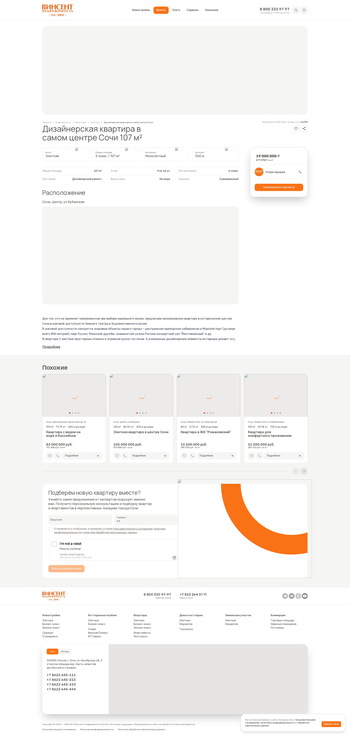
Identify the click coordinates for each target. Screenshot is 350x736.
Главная (46, 122)
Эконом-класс (51, 627)
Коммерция (278, 615)
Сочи (52, 651)
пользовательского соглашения (133, 528)
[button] (304, 10)
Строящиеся (50, 636)
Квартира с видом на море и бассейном (63, 434)
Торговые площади (282, 620)
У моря (92, 629)
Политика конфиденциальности (97, 729)
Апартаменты (142, 632)
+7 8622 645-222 (61, 680)
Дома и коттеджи (191, 615)
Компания (211, 10)
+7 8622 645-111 (61, 675)
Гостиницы (277, 627)
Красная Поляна (97, 632)
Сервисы (193, 10)
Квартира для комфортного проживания (269, 434)
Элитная (95, 122)
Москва (65, 651)
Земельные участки (238, 615)
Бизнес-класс (51, 624)
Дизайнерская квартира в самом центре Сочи (128, 122)
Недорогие (185, 624)
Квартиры (80, 122)
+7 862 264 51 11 (193, 594)
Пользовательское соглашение (59, 729)
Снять (176, 10)
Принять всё (331, 724)
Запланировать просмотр (279, 187)
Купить (161, 10)
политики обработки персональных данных (110, 532)
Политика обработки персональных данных (141, 729)
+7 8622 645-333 (61, 684)
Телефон (121, 517)
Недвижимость (63, 122)
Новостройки (141, 10)
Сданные (47, 632)
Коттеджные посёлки (102, 615)
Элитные (47, 620)
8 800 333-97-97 (157, 594)
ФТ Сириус (94, 636)
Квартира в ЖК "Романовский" (206, 432)
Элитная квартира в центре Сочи (140, 432)
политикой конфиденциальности (277, 722)
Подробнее (51, 347)
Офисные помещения (283, 624)
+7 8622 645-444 (61, 689)
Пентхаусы (140, 636)
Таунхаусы (186, 629)
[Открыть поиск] (296, 10)
